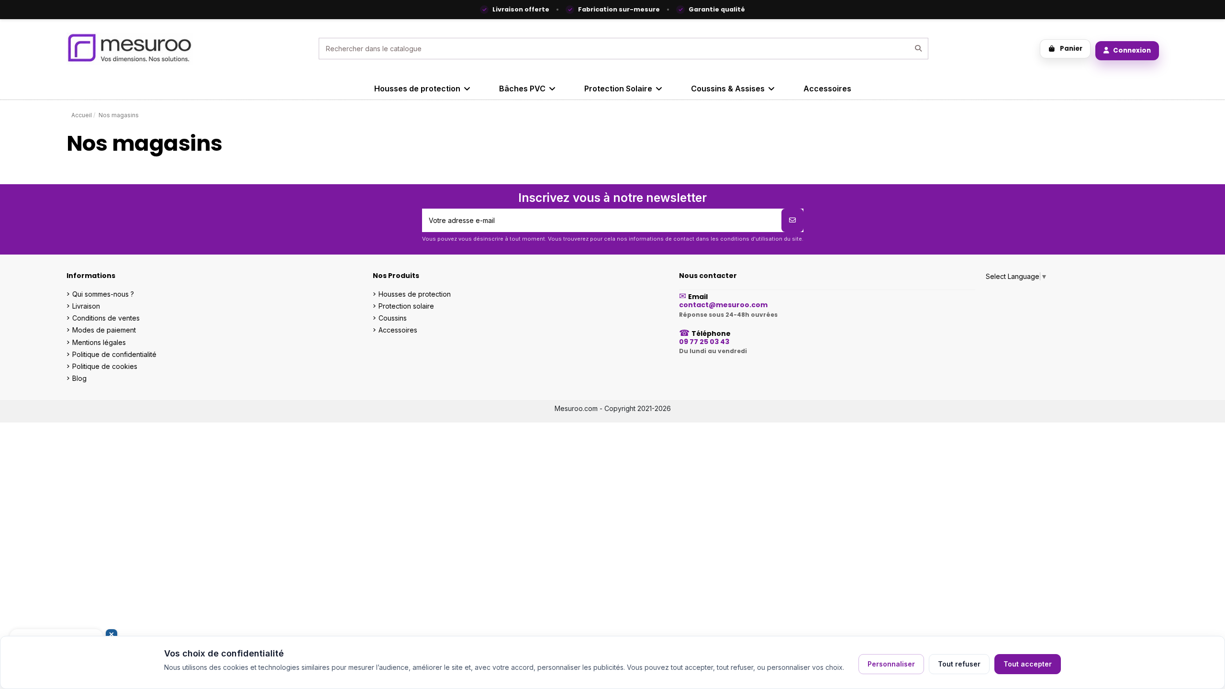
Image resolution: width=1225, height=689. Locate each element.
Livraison (86, 306)
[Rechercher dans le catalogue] (918, 48)
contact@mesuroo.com (723, 305)
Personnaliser (891, 664)
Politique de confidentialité (114, 354)
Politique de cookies (104, 366)
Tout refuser (959, 664)
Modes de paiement (104, 330)
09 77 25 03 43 (704, 341)
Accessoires (398, 330)
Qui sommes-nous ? (103, 294)
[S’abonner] (792, 220)
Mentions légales (99, 342)
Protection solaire (406, 306)
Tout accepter (1027, 664)
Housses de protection (415, 294)
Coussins (393, 318)
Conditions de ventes (106, 318)
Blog (79, 378)
